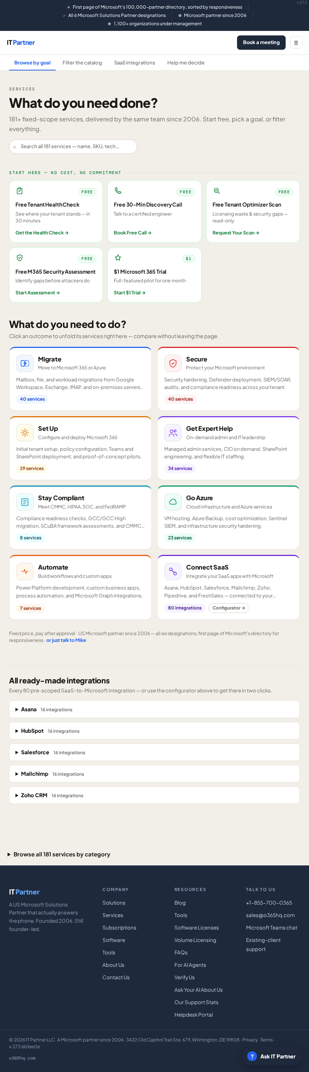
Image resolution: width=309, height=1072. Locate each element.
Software (113, 940)
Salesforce (53, 752)
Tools (108, 952)
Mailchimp (52, 773)
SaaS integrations (134, 63)
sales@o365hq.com (270, 915)
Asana (46, 709)
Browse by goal (32, 63)
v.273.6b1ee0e (24, 1046)
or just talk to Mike (66, 640)
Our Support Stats (196, 1002)
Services (112, 915)
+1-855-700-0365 (269, 902)
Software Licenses (196, 927)
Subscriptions (119, 927)
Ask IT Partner (273, 1056)
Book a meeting (261, 42)
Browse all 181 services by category (62, 854)
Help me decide (186, 63)
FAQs (181, 952)
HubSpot (50, 730)
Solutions (113, 902)
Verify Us (184, 977)
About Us (113, 965)
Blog (180, 902)
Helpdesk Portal (193, 1014)
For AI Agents (190, 965)
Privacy (250, 1040)
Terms (266, 1040)
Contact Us (116, 977)
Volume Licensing (195, 940)
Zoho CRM (52, 795)
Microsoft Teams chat (271, 927)
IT (21, 42)
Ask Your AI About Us (198, 989)
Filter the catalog (82, 63)
